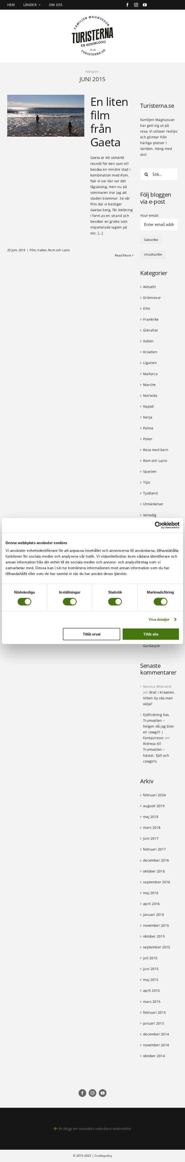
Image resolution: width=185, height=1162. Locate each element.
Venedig (149, 515)
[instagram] (136, 5)
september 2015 (156, 947)
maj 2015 (150, 979)
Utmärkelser (153, 504)
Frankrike (151, 319)
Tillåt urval (91, 634)
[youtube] (145, 5)
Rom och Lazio (59, 250)
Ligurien (150, 362)
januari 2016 (153, 914)
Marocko (150, 395)
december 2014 (156, 1034)
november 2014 (156, 1045)
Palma (148, 428)
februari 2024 (154, 795)
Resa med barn (155, 449)
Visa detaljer (159, 619)
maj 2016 (150, 893)
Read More (123, 255)
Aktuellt (149, 286)
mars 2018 (151, 827)
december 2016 (156, 860)
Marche (149, 384)
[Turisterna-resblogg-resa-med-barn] (92, 15)
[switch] (70, 602)
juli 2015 (150, 958)
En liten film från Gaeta (109, 122)
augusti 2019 (154, 806)
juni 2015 (151, 968)
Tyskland (150, 493)
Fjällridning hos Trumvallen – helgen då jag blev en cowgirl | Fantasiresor (158, 726)
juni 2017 (151, 838)
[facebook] (127, 5)
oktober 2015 (154, 936)
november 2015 (156, 925)
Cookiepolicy (103, 1156)
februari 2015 (154, 1012)
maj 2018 (150, 816)
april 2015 (151, 990)
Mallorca (150, 374)
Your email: (149, 215)
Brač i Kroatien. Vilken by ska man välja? (159, 698)
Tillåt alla (150, 634)
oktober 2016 (154, 871)
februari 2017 (154, 849)
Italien (41, 250)
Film (33, 250)
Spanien (150, 471)
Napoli (148, 406)
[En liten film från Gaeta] (45, 116)
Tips (146, 482)
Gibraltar (150, 330)
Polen (147, 439)
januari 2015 (153, 1023)
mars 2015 (151, 1001)
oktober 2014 (154, 1056)
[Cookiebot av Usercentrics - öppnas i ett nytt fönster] (158, 525)
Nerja (147, 417)
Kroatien (150, 352)
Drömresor (152, 297)
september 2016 (156, 882)
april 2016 (151, 903)
